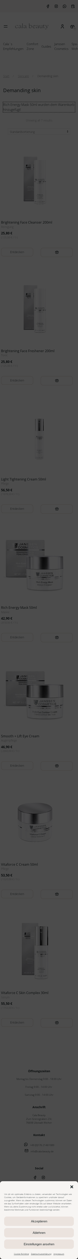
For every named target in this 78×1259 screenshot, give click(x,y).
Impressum (58, 1253)
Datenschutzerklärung (41, 1253)
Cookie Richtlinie (21, 1253)
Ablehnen (39, 1232)
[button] (72, 1186)
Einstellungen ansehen (39, 1244)
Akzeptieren (39, 1221)
